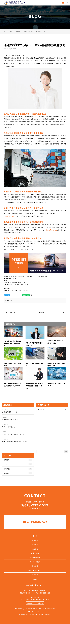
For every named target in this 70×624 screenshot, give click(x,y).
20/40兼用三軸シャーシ (9, 412)
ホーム (35, 536)
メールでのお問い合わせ (36, 522)
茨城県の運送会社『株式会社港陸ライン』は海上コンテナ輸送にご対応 (35, 609)
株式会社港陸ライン (35, 585)
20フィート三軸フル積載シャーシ (13, 434)
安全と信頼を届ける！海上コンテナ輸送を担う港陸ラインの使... (34, 386)
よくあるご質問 (35, 562)
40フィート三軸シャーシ (10, 419)
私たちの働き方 (35, 557)
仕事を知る (35, 553)
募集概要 (35, 566)
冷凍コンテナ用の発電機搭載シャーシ (14, 442)
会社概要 (35, 575)
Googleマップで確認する (35, 603)
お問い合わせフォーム (10, 216)
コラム (17, 464)
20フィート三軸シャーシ (10, 427)
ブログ (35, 579)
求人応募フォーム (51, 230)
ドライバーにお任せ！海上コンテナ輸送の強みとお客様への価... (12, 343)
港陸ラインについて (35, 570)
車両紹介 (17, 473)
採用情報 (35, 549)
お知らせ (17, 460)
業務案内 (35, 540)
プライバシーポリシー (35, 611)
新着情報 (13, 49)
